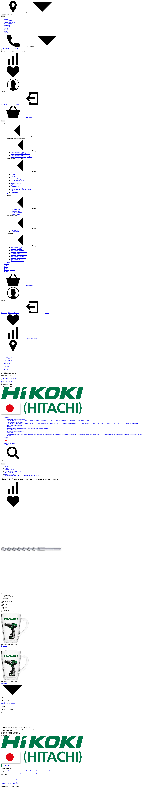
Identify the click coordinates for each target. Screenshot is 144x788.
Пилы (9, 426)
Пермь (6, 28)
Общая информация (23, 773)
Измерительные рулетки (17, 261)
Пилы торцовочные (16, 212)
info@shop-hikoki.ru (6, 381)
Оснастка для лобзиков (17, 256)
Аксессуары (47, 770)
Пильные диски (15, 253)
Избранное (11, 104)
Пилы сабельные (15, 214)
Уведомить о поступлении (8, 703)
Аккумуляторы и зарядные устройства (21, 157)
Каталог (6, 417)
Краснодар (7, 26)
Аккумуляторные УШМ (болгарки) (21, 154)
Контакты (7, 271)
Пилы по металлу (16, 211)
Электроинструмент (28, 770)
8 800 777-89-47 (14, 48)
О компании (4, 773)
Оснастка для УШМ (16, 249)
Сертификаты (39, 773)
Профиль (16, 104)
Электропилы (14, 230)
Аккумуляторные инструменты (16, 419)
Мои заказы (4, 104)
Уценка (6, 268)
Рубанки (13, 185)
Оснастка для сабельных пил (19, 252)
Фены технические (16, 183)
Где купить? (4, 776)
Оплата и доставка (9, 270)
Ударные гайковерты (16, 179)
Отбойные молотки (16, 191)
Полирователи (15, 186)
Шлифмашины (15, 192)
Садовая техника (12, 429)
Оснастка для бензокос (17, 259)
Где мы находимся (13, 773)
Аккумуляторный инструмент (14, 770)
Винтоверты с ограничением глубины (21, 189)
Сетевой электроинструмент (15, 422)
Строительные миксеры (17, 180)
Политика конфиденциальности (10, 783)
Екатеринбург (8, 23)
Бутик (9, 262)
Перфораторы (14, 176)
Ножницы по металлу (17, 188)
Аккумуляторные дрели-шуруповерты (21, 152)
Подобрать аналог (6, 702)
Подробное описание (7, 714)
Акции (6, 267)
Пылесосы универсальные (14, 194)
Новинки (3, 770)
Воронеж (6, 29)
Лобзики (13, 174)
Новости (6, 264)
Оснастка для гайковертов (18, 258)
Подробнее (4, 646)
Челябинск (7, 25)
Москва (6, 19)
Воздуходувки (15, 231)
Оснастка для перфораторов (19, 255)
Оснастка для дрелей (16, 247)
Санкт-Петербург (9, 20)
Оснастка (10, 432)
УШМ (12, 173)
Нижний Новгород (9, 22)
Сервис (6, 265)
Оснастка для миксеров (17, 250)
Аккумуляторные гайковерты (19, 155)
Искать (3, 16)
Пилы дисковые (15, 209)
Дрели (12, 177)
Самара (6, 31)
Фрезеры (13, 182)
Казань (6, 32)
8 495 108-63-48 (5, 48)
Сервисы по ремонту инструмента (10, 779)
